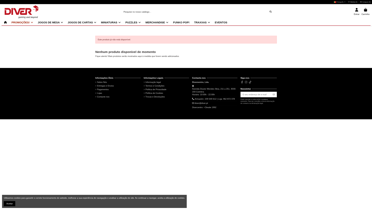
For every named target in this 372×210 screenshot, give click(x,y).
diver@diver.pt (201, 103)
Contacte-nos (103, 97)
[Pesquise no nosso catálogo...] (271, 11)
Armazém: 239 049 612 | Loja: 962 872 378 (215, 99)
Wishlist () (354, 2)
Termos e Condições (154, 86)
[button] (22, 22)
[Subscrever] (274, 94)
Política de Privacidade (155, 89)
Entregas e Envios (105, 86)
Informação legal (153, 82)
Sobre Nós (102, 82)
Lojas (99, 93)
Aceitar (9, 203)
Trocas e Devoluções (155, 97)
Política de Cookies (154, 93)
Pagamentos (103, 89)
